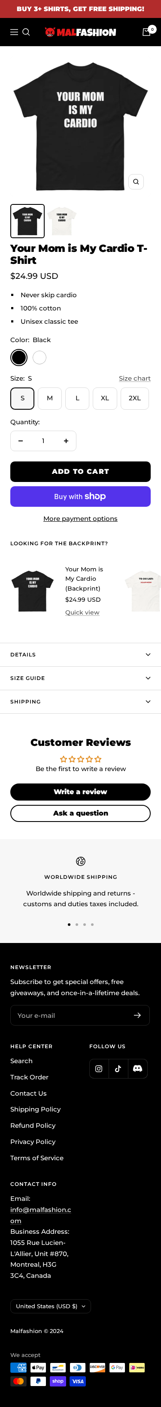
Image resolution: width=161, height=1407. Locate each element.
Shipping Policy (35, 1109)
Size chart (135, 378)
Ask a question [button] (80, 813)
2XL (135, 398)
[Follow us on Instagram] (99, 1068)
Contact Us (28, 1093)
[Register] (137, 1015)
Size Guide (27, 678)
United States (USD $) (46, 1306)
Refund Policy (32, 1125)
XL (105, 398)
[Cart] (146, 32)
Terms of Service (37, 1158)
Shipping (25, 701)
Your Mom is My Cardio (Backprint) (84, 578)
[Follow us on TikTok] (118, 1068)
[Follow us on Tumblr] (137, 1068)
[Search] (26, 32)
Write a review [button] (80, 792)
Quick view (82, 612)
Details (23, 654)
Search (21, 1061)
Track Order (29, 1077)
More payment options (80, 518)
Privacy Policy (32, 1142)
